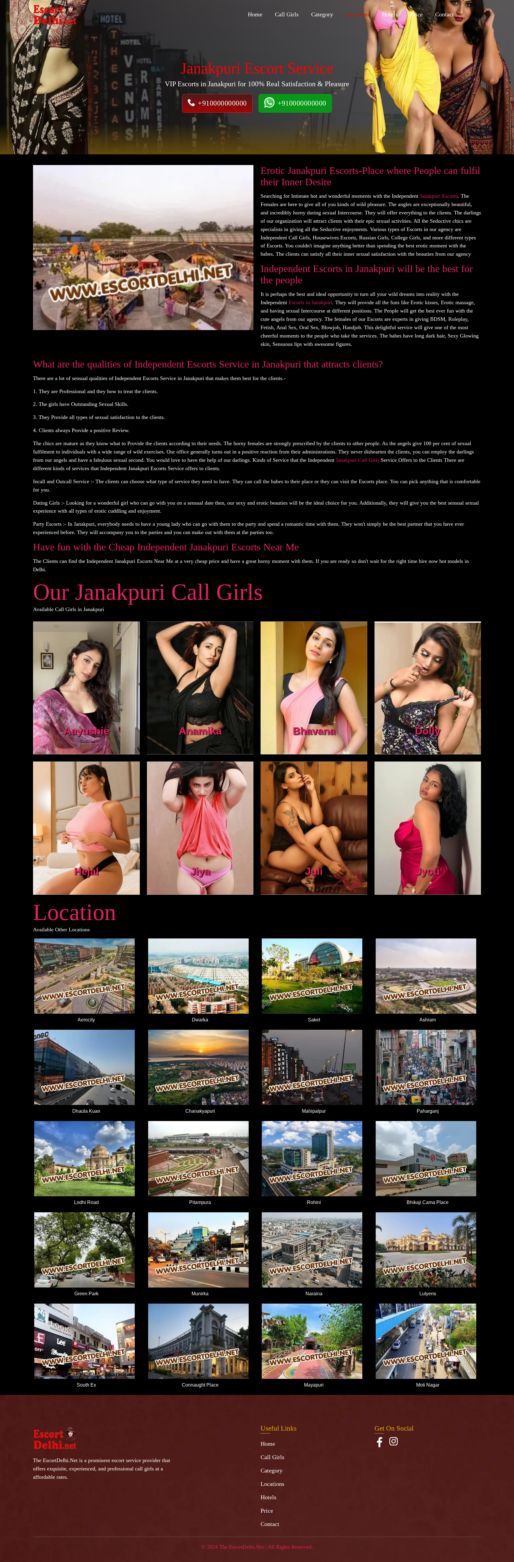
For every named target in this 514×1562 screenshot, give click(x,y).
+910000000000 (222, 103)
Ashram (427, 1019)
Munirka (200, 1293)
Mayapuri (314, 1384)
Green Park (86, 1293)
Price (416, 14)
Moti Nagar (427, 1384)
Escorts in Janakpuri (310, 302)
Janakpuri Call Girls (357, 460)
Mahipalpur (314, 1111)
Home (255, 14)
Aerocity (86, 1019)
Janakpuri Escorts (439, 196)
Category (322, 14)
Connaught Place (200, 1384)
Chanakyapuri (200, 1111)
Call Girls (287, 14)
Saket (314, 1019)
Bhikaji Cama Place (428, 1202)
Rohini (314, 1202)
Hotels (390, 14)
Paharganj (428, 1111)
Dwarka (200, 1019)
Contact (444, 14)
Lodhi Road (86, 1202)
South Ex (86, 1384)
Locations (357, 14)
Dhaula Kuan (86, 1111)
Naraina (313, 1293)
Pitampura (200, 1202)
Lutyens (427, 1293)
